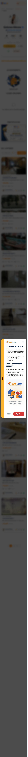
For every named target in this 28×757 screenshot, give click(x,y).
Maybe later (9, 414)
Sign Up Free (18, 413)
